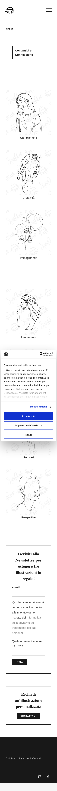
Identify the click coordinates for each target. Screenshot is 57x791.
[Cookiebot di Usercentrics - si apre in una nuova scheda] (40, 354)
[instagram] (39, 776)
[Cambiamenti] (28, 91)
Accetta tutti (28, 416)
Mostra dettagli (38, 406)
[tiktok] (48, 776)
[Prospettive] (28, 470)
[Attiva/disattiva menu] (49, 10)
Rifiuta (28, 434)
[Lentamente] (28, 290)
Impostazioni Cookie (26, 425)
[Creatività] (28, 151)
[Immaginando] (28, 211)
